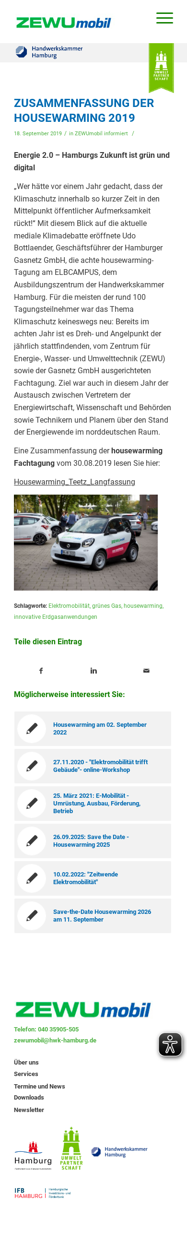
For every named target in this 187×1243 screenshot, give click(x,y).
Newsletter (29, 1109)
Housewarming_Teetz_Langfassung (74, 481)
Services (26, 1073)
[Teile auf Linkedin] (94, 671)
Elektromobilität (69, 606)
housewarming (143, 606)
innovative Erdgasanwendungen (55, 617)
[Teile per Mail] (146, 671)
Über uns (26, 1062)
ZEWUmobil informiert (101, 133)
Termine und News (39, 1086)
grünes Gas (106, 606)
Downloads (29, 1097)
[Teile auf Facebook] (40, 671)
